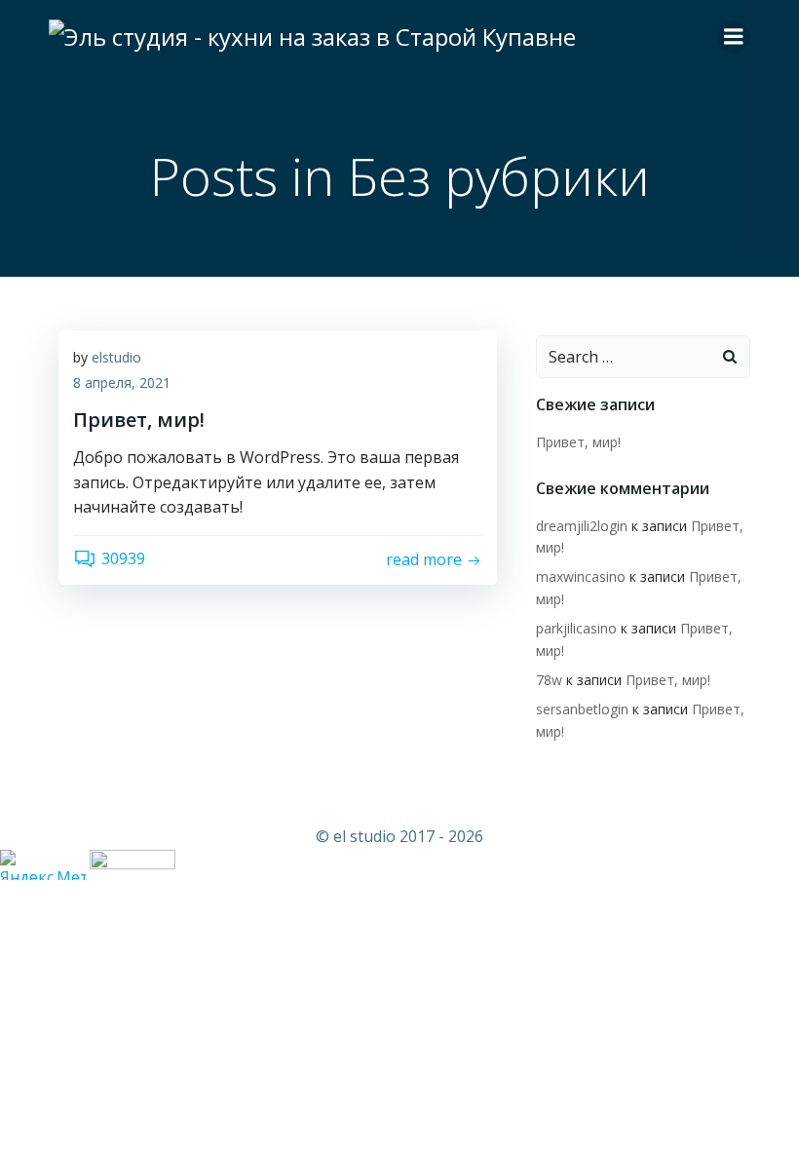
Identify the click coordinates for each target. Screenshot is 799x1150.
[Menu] (733, 37)
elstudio (116, 357)
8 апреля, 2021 (122, 382)
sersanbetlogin (582, 709)
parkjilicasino (576, 628)
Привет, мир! (578, 442)
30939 (123, 558)
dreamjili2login (582, 526)
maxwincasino (581, 576)
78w (549, 680)
